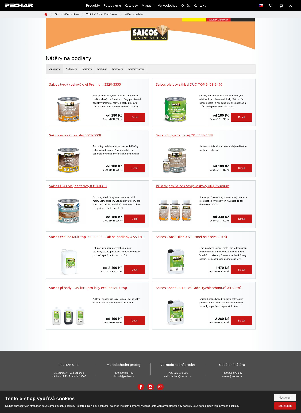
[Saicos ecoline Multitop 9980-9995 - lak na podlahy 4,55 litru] (68, 262)
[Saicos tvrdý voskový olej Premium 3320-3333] (68, 109)
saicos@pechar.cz (232, 376)
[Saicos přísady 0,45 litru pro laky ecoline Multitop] (68, 313)
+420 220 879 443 (123, 372)
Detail (135, 117)
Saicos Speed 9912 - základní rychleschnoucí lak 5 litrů (198, 288)
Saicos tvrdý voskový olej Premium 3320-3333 (85, 84)
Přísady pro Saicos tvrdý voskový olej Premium (192, 186)
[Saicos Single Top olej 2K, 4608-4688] (175, 160)
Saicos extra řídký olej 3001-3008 (75, 135)
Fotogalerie (112, 5)
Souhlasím (285, 405)
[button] (261, 5)
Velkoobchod (167, 5)
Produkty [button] (93, 5)
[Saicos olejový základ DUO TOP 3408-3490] (175, 109)
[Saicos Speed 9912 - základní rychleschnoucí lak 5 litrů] (175, 313)
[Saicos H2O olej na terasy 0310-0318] (68, 211)
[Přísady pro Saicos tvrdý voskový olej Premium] (175, 211)
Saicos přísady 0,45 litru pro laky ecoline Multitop (88, 288)
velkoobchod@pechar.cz (177, 376)
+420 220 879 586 (178, 372)
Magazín (148, 5)
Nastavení (285, 397)
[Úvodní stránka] (19, 5)
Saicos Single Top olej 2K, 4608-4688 (184, 135)
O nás (185, 5)
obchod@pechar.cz (123, 376)
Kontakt (200, 5)
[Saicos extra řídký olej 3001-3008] (68, 160)
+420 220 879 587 (232, 372)
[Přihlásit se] (290, 6)
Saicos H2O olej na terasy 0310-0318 (78, 186)
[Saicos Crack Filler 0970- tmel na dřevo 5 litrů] (175, 262)
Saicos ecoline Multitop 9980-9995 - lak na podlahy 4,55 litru (96, 237)
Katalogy (131, 5)
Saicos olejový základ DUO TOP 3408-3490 (189, 84)
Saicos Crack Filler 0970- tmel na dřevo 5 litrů (191, 237)
